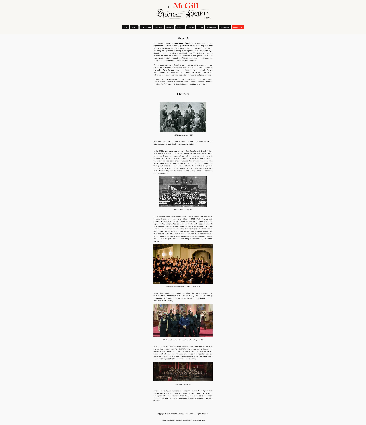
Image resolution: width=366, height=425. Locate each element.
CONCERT (169, 27)
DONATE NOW (237, 27)
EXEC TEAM (158, 27)
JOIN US (134, 27)
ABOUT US (180, 27)
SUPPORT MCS (211, 27)
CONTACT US (225, 27)
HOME (126, 27)
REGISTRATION (146, 27)
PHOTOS (191, 27)
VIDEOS (200, 27)
